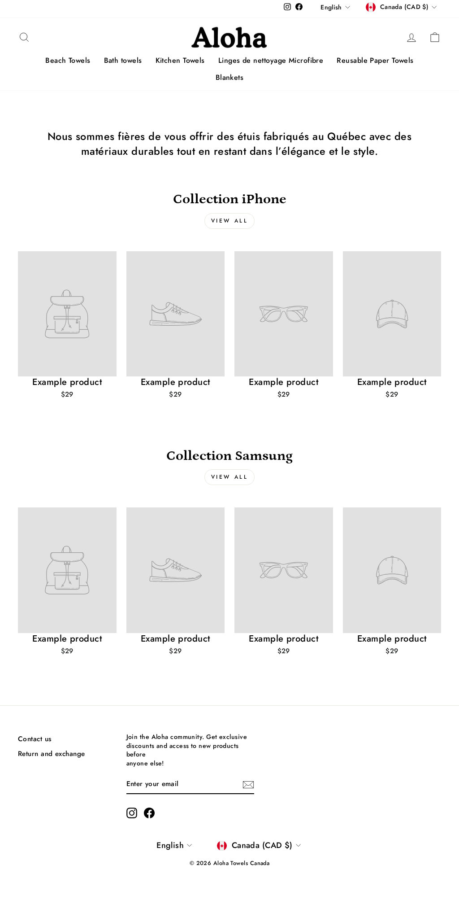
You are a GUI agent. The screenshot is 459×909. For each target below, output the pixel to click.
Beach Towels (67, 60)
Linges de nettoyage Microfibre (271, 60)
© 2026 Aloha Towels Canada (230, 863)
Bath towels (123, 60)
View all (229, 221)
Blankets (230, 77)
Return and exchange (51, 754)
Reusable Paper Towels (375, 60)
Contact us (35, 739)
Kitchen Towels (180, 60)
